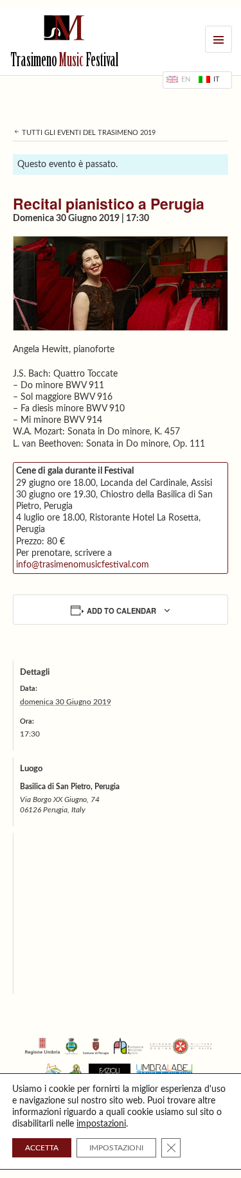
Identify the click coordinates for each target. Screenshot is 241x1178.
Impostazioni (116, 1148)
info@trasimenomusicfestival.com (82, 564)
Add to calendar (121, 610)
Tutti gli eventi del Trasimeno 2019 (88, 132)
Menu (218, 39)
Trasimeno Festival (64, 62)
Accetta (41, 1148)
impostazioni (101, 1124)
